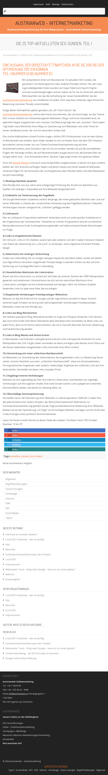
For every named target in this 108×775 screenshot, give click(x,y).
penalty (25, 456)
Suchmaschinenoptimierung (17, 100)
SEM (7, 503)
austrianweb (11, 55)
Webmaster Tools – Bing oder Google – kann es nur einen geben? (40, 569)
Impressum (38, 4)
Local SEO (10, 559)
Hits (7, 544)
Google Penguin (21, 162)
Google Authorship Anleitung (20, 658)
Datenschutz (67, 4)
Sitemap (55, 4)
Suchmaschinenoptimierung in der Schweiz (28, 554)
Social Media (12, 513)
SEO (7, 508)
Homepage (11, 493)
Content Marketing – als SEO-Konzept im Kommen (32, 653)
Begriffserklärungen (16, 484)
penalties (15, 456)
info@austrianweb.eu (18, 693)
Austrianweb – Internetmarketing (54, 23)
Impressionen (12, 564)
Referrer (9, 574)
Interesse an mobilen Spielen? (21, 534)
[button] (13, 430)
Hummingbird (12, 579)
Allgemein (10, 479)
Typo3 (8, 517)
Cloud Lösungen (14, 488)
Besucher (10, 549)
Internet (9, 498)
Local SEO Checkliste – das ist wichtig (24, 539)
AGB (48, 4)
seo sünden (36, 456)
